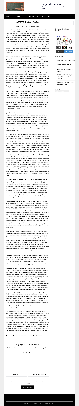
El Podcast (51, 16)
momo (37, 26)
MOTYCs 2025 (30, 16)
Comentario (27, 353)
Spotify (57, 31)
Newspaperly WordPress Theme (48, 403)
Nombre (16, 374)
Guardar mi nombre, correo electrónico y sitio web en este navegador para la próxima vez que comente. (28, 382)
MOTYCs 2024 (41, 16)
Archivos (57, 89)
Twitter (15, 335)
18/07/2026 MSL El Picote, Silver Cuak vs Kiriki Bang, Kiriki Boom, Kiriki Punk (65, 76)
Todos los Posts (17, 16)
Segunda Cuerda (51, 4)
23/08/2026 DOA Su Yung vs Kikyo (65, 60)
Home (8, 16)
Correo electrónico (38, 374)
